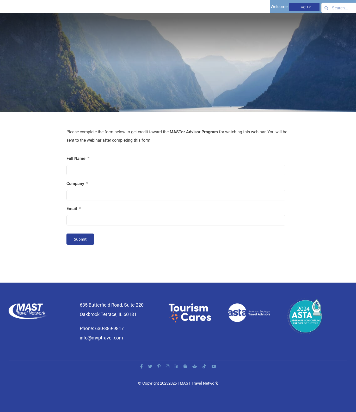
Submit (80, 239)
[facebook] (141, 366)
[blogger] (185, 366)
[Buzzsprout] (194, 366)
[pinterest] (159, 366)
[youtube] (214, 366)
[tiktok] (204, 366)
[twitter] (150, 366)
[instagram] (167, 366)
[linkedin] (176, 366)
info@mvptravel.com (101, 338)
